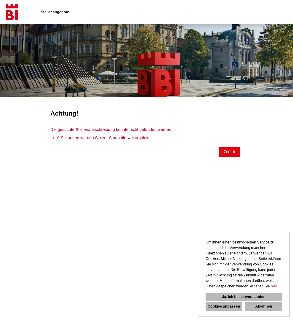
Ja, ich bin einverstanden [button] (244, 297)
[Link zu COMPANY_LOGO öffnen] (12, 12)
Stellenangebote (55, 12)
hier (274, 286)
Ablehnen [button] (263, 306)
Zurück (229, 152)
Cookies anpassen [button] (224, 306)
